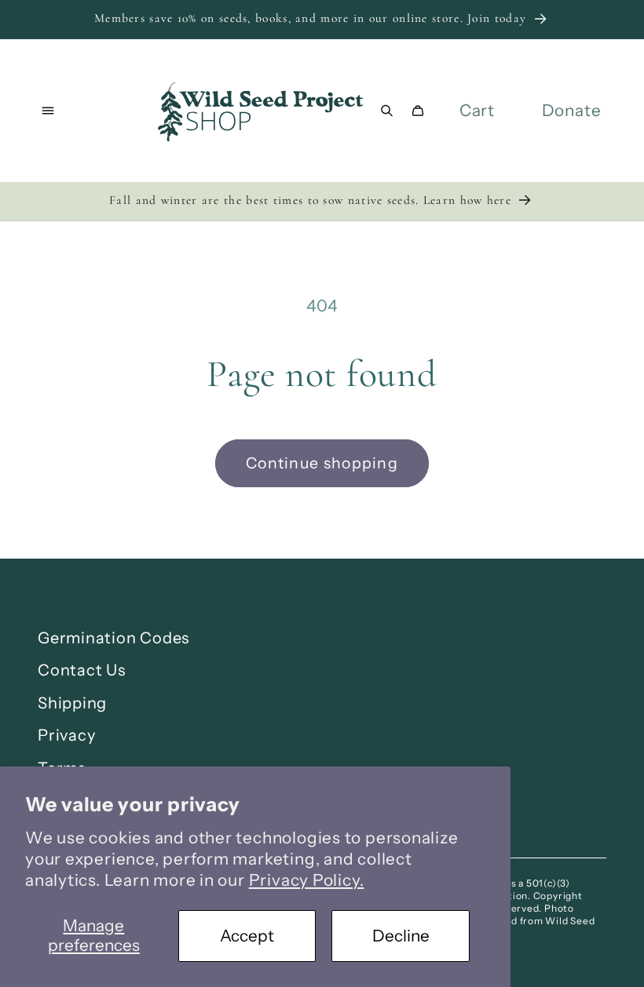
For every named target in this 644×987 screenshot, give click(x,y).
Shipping (72, 703)
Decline (401, 935)
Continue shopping (322, 462)
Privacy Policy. (306, 880)
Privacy (66, 735)
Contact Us (82, 670)
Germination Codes (113, 637)
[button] (48, 111)
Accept (247, 935)
